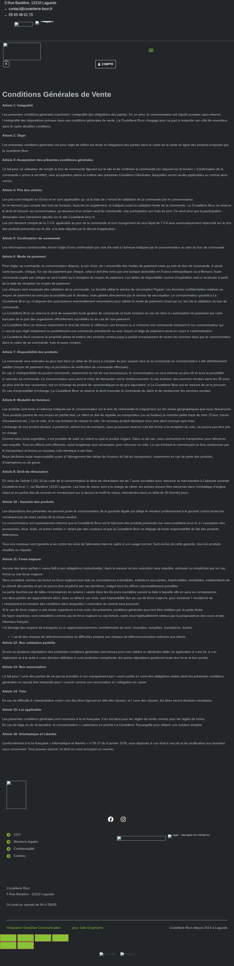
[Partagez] (43, 938)
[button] (151, 50)
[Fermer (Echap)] (60, 938)
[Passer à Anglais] (127, 954)
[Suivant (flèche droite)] (25, 945)
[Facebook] (111, 819)
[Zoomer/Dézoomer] (8, 938)
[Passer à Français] (107, 954)
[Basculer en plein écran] (25, 938)
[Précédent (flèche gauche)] (8, 945)
